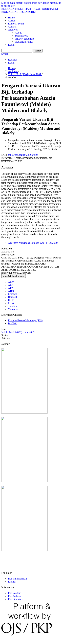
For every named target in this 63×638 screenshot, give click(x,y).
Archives (13, 29)
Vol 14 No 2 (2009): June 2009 (25, 74)
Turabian (12, 306)
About (18, 32)
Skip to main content (12, 2)
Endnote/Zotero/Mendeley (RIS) (25, 320)
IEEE (11, 300)
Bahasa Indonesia (17, 578)
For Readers (14, 593)
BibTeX (12, 323)
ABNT (12, 290)
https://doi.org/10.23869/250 (23, 154)
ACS (10, 284)
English (12, 581)
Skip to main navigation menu (40, 2)
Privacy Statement (24, 38)
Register (12, 59)
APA (10, 287)
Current (12, 20)
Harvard (12, 297)
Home (11, 17)
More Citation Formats (13, 276)
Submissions (21, 35)
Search (37, 50)
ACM (11, 281)
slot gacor (6, 567)
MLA (11, 303)
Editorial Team (16, 23)
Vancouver (13, 309)
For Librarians (15, 599)
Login (11, 44)
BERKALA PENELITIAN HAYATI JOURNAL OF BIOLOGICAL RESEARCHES (30, 10)
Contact (12, 26)
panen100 (6, 561)
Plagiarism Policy (24, 41)
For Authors (14, 596)
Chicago (12, 294)
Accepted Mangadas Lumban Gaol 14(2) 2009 (33, 242)
